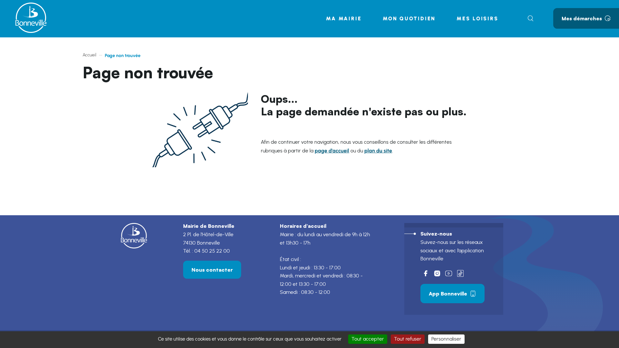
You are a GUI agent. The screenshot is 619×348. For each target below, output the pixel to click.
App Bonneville (448, 293)
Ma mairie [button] (344, 18)
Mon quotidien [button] (409, 18)
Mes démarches (582, 18)
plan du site (378, 151)
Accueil (89, 55)
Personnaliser (446, 339)
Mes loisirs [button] (477, 18)
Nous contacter (212, 269)
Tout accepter (367, 339)
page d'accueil (332, 151)
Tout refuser (407, 339)
